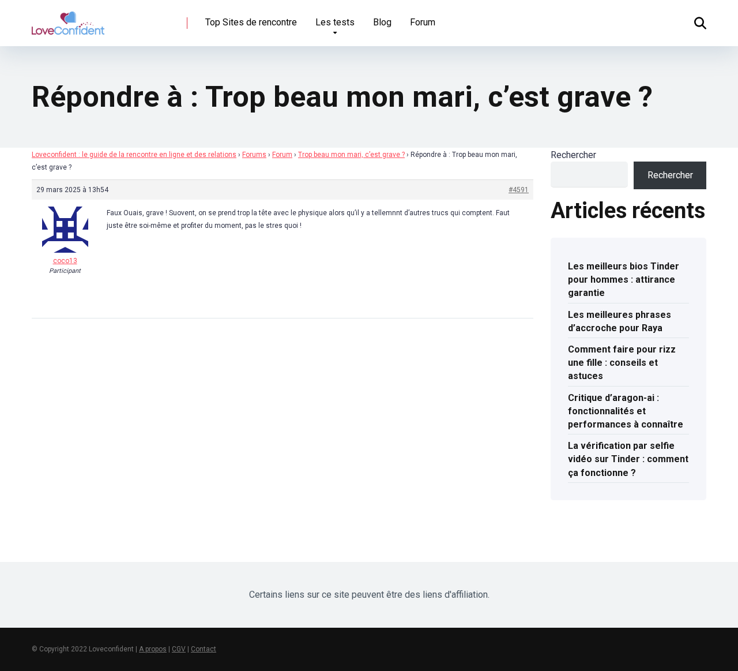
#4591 (519, 190)
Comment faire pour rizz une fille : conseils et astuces (622, 362)
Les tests (335, 22)
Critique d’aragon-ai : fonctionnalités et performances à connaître (625, 411)
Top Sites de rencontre (251, 22)
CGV (179, 649)
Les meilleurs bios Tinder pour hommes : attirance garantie (623, 279)
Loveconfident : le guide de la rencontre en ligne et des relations (134, 155)
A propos (153, 649)
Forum (422, 22)
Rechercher (573, 154)
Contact (203, 649)
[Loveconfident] (68, 19)
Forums (254, 155)
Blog (382, 22)
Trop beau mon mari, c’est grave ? (351, 155)
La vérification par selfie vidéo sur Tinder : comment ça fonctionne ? (628, 459)
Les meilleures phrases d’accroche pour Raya (619, 321)
